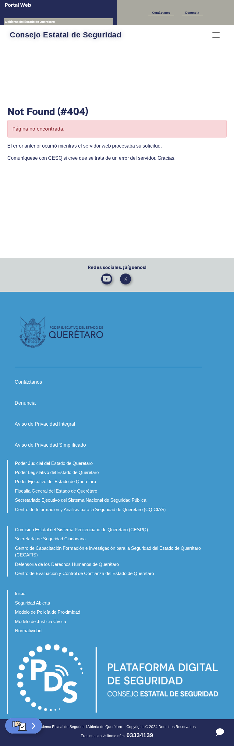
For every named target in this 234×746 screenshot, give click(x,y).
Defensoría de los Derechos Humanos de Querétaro (67, 564)
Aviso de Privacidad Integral (45, 424)
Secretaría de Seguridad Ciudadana (50, 538)
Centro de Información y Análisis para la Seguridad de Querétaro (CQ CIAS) (90, 509)
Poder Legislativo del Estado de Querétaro (57, 472)
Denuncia (192, 12)
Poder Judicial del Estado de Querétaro (54, 463)
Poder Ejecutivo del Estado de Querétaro (55, 481)
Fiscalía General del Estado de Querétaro (56, 490)
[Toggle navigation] (216, 35)
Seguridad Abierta (32, 602)
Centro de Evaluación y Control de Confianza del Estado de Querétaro (84, 573)
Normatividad (28, 630)
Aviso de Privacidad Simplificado (50, 445)
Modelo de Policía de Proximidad (47, 612)
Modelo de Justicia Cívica (40, 621)
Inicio (20, 593)
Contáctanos (161, 12)
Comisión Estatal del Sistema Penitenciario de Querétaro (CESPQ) (81, 529)
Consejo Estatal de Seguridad (65, 34)
